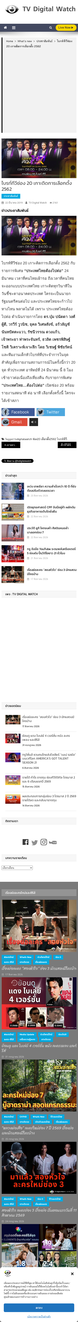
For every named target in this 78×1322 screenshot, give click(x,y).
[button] (72, 1274)
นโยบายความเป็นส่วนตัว (39, 1316)
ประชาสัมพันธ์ (11, 196)
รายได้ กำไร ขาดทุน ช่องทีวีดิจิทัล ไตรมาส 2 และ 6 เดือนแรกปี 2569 (48, 779)
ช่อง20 (36, 439)
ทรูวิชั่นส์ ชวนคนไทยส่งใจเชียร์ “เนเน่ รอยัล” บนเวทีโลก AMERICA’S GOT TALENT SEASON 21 (49, 758)
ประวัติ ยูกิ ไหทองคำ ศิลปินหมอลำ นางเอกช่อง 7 (48, 530)
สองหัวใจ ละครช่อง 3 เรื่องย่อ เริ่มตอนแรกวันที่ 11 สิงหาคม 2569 (39, 1213)
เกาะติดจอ (24, 962)
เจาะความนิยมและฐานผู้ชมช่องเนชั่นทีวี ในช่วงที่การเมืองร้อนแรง (13, 445)
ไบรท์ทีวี (62, 439)
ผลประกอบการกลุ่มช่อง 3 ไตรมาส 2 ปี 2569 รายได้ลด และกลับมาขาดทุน (49, 798)
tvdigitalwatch (23, 439)
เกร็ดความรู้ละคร (27, 1039)
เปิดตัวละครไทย (42, 1122)
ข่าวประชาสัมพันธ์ (15, 210)
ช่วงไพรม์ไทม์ (43, 957)
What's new (25, 957)
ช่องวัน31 (62, 1034)
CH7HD (23, 1116)
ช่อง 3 (58, 957)
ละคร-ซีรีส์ (9, 962)
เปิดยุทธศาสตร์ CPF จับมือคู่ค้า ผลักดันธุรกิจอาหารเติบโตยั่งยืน (51, 509)
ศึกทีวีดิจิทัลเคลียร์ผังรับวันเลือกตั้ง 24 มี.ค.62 (68, 445)
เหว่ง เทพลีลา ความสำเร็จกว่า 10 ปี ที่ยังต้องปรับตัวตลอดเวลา (51, 488)
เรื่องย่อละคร (41, 962)
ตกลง (39, 1308)
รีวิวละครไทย (56, 1116)
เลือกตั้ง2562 (48, 439)
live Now (64, 27)
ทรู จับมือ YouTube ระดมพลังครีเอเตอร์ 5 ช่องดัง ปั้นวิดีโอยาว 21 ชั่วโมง (51, 551)
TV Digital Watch (38, 202)
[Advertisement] (39, 90)
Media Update (27, 1034)
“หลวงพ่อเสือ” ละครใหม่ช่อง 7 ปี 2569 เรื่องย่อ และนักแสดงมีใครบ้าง (37, 1131)
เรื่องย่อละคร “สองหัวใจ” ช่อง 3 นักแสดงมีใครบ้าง (51, 572)
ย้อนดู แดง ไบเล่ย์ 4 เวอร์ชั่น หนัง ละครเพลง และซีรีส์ (46, 737)
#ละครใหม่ (9, 957)
